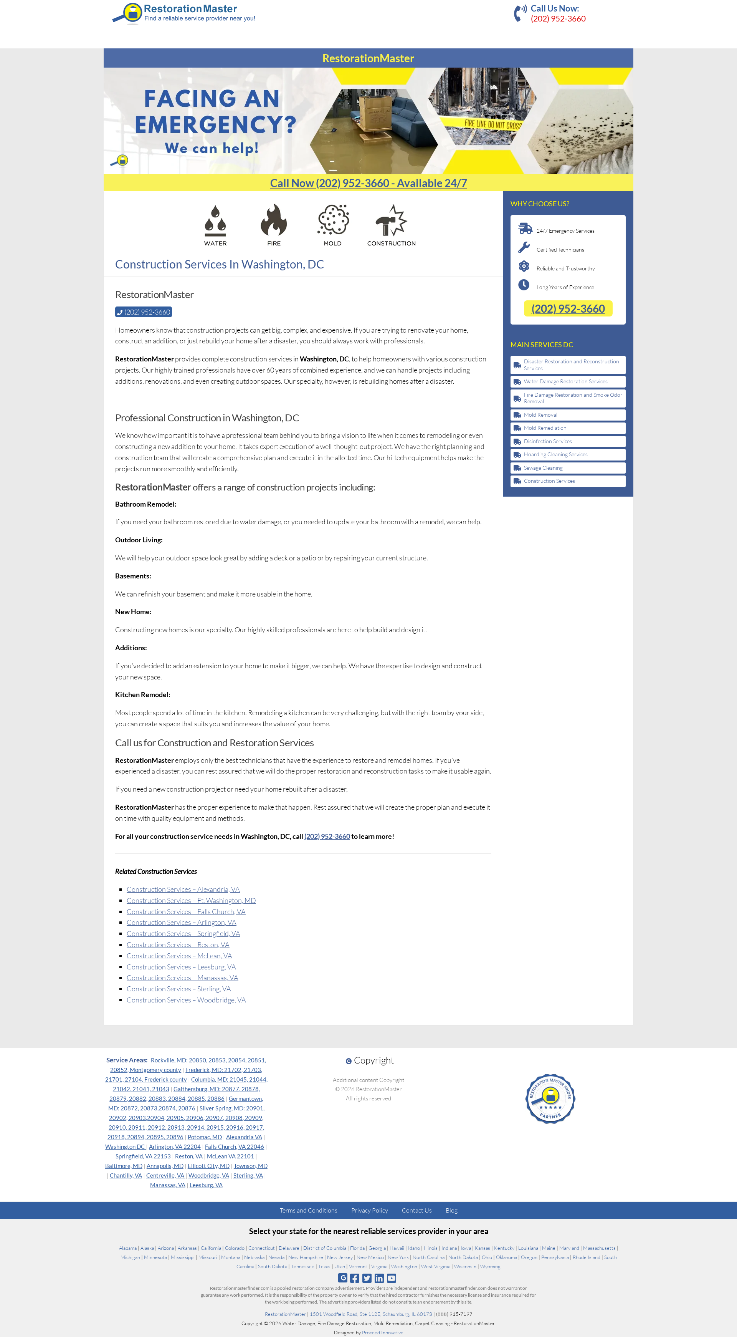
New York (398, 1257)
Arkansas (187, 1248)
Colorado (235, 1248)
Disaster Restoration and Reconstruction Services (571, 364)
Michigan (130, 1257)
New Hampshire (305, 1257)
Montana (230, 1257)
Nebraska (254, 1257)
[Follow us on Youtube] (392, 1278)
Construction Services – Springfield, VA (183, 933)
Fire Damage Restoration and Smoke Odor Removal (573, 398)
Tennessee (302, 1266)
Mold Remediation (545, 427)
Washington (404, 1266)
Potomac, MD (205, 1136)
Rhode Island (586, 1257)
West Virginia (435, 1266)
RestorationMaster (285, 1314)
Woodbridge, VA (208, 1175)
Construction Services (549, 480)
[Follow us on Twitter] (367, 1278)
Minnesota (155, 1257)
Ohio (487, 1257)
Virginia (379, 1266)
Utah (339, 1266)
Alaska (147, 1248)
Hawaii (397, 1248)
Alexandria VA (244, 1136)
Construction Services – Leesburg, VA (181, 967)
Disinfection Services (548, 441)
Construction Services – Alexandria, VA (183, 889)
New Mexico (370, 1257)
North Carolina (429, 1257)
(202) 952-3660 (558, 18)
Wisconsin (465, 1266)
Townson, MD (251, 1165)
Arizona (166, 1248)
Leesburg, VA (206, 1184)
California (211, 1248)
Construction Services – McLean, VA (179, 955)
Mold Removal (540, 414)
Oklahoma (506, 1257)
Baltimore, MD (123, 1165)
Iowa (466, 1248)
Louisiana (528, 1248)
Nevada (276, 1257)
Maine (548, 1248)
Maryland (569, 1248)
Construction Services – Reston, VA (178, 944)
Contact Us (417, 1210)
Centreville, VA (165, 1175)
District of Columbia (324, 1248)
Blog (452, 1210)
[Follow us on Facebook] (354, 1278)
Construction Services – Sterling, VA (179, 988)
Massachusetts (599, 1248)
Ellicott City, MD (209, 1165)
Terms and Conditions (308, 1210)
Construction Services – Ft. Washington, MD (191, 900)
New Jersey (340, 1257)
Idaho (414, 1248)
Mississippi (183, 1257)
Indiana (449, 1248)
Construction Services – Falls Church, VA (186, 911)
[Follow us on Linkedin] (379, 1278)
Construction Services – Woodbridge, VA (186, 1000)
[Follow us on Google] (342, 1278)
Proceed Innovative (382, 1332)
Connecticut (261, 1248)
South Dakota (272, 1266)
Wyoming (490, 1266)
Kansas (482, 1248)
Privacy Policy (369, 1210)
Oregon (529, 1257)
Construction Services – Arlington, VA (181, 922)
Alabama (128, 1248)
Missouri (207, 1257)
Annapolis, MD (165, 1165)
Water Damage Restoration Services (566, 381)
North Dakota (463, 1257)
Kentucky (504, 1248)
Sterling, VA (248, 1175)
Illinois (431, 1248)
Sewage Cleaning (543, 467)
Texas (324, 1266)
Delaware (289, 1248)
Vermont (358, 1266)
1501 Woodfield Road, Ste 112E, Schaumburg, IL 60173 (371, 1314)
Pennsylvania (555, 1257)
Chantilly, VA (126, 1175)
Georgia (377, 1248)
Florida (357, 1248)
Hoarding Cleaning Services (556, 454)
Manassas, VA (167, 1184)
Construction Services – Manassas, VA (182, 977)
